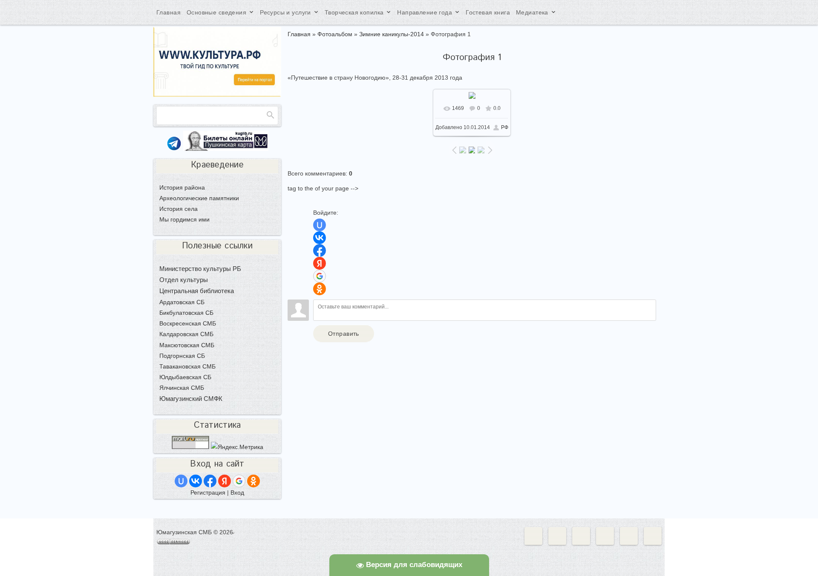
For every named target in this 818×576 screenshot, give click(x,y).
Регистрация (207, 492)
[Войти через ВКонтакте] (319, 237)
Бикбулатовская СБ (186, 312)
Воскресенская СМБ (187, 323)
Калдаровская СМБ (186, 334)
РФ (504, 127)
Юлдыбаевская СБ (185, 377)
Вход (237, 492)
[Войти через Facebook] (319, 250)
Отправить (343, 333)
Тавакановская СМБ (187, 366)
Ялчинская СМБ (181, 387)
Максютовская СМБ (186, 345)
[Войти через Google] (319, 276)
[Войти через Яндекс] (319, 263)
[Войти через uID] (319, 225)
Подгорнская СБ (182, 355)
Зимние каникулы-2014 (391, 34)
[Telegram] (174, 148)
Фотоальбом (334, 34)
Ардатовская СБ (181, 302)
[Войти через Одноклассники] (319, 288)
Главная (299, 34)
